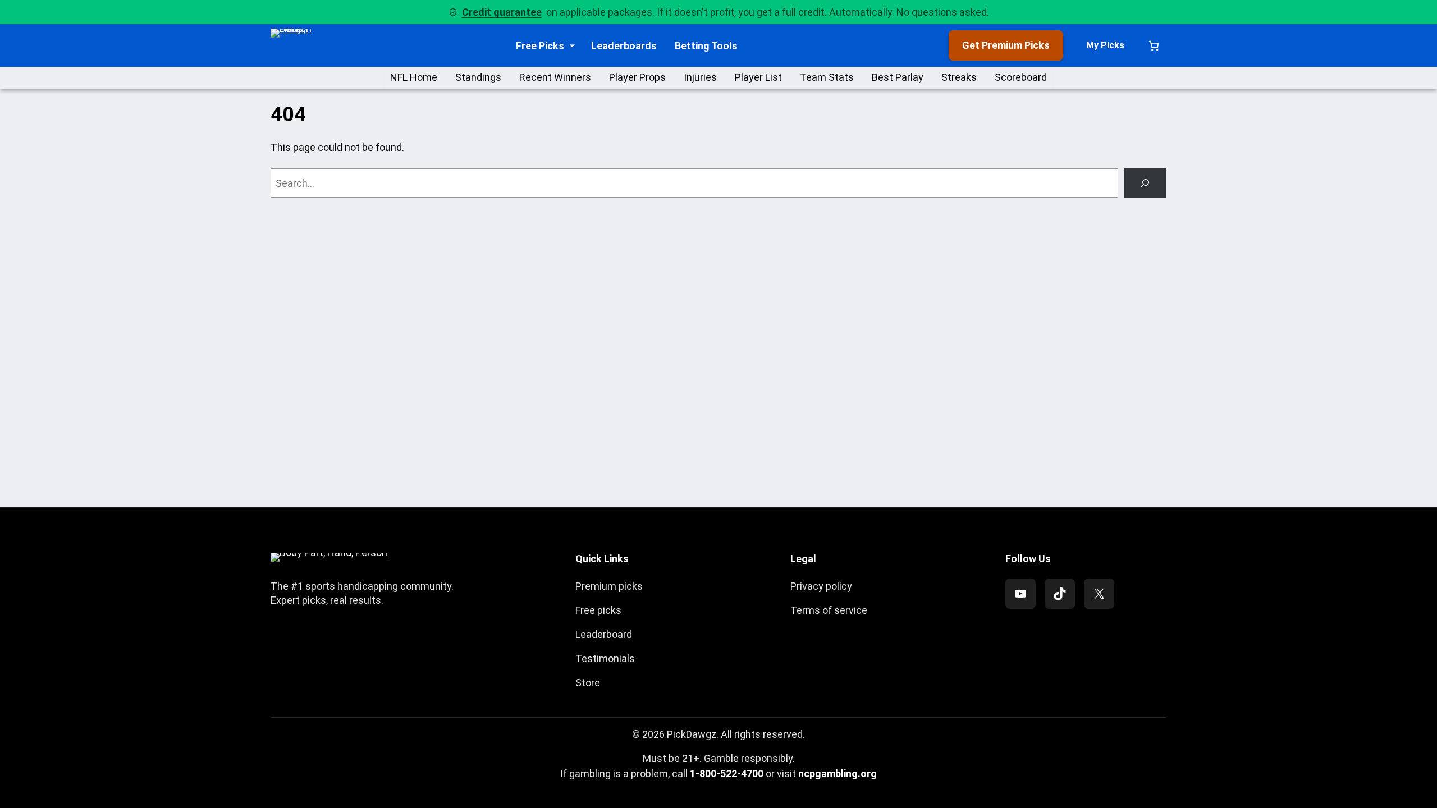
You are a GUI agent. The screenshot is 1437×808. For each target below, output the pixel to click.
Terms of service (828, 610)
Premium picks (609, 586)
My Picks (1105, 45)
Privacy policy (821, 586)
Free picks (598, 610)
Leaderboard (603, 634)
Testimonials (605, 658)
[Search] (1145, 183)
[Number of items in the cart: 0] (1153, 45)
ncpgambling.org (837, 773)
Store (587, 682)
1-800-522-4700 (726, 773)
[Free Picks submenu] (572, 46)
